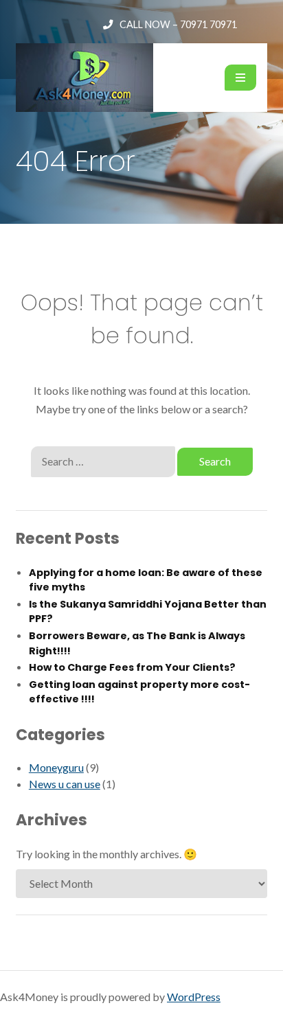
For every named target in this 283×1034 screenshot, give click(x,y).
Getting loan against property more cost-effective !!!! (139, 692)
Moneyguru (56, 767)
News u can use (64, 783)
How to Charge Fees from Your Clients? (132, 667)
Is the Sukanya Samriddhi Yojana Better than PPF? (148, 611)
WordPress (193, 996)
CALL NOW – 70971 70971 (178, 24)
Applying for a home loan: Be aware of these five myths (145, 580)
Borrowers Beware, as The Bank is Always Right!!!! (137, 643)
